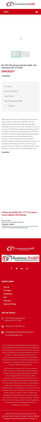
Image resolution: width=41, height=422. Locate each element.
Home (6, 287)
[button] (37, 27)
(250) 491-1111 (20, 212)
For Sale (7, 290)
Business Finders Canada (10, 416)
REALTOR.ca (7, 226)
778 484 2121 (19, 326)
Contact (7, 300)
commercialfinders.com (14, 335)
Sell (5, 297)
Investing (7, 294)
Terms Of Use (9, 304)
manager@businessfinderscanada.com (19, 332)
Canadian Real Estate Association (19, 227)
